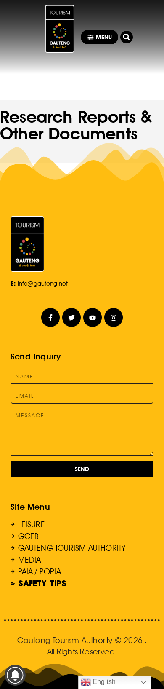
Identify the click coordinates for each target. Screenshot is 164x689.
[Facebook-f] (50, 317)
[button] (126, 37)
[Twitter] (71, 317)
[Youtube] (92, 317)
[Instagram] (113, 317)
